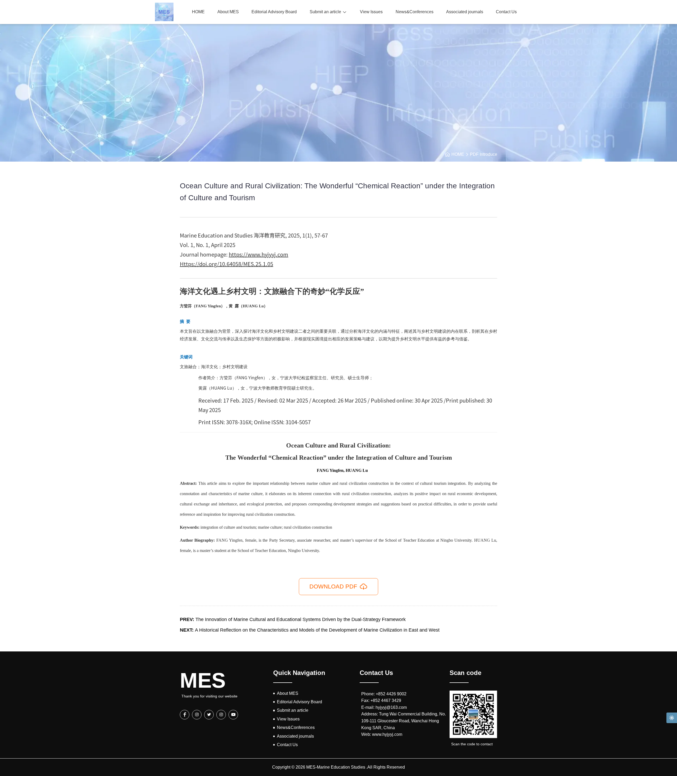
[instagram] (197, 714)
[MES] (164, 12)
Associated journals (464, 12)
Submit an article (325, 12)
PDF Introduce (483, 154)
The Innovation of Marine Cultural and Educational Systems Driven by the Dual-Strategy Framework (293, 619)
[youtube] (233, 714)
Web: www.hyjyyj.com (381, 734)
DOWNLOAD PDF (333, 586)
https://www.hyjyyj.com (258, 254)
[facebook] (184, 714)
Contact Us (506, 12)
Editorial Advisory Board (274, 12)
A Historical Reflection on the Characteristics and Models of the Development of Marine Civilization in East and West (310, 630)
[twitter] (209, 714)
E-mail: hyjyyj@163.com (384, 707)
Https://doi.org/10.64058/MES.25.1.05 (226, 264)
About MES (228, 12)
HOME (198, 12)
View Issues (371, 12)
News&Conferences (414, 12)
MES (203, 680)
